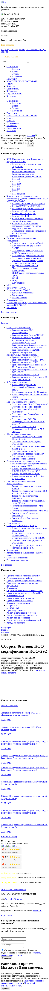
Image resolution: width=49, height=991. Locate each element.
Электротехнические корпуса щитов (23, 461)
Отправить (6, 958)
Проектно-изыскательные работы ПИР (25, 593)
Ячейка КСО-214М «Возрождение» (28, 203)
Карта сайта (6, 915)
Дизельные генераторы (22, 293)
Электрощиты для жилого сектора (28, 255)
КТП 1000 (16, 184)
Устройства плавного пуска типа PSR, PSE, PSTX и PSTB (30, 492)
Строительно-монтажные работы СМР (24, 590)
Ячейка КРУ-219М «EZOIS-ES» (27, 206)
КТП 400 (16, 181)
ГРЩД (15, 280)
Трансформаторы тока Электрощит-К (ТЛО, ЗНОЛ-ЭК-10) (29, 378)
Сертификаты (13, 89)
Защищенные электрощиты (24, 263)
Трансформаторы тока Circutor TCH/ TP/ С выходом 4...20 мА (29, 366)
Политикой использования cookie (18, 984)
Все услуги (6, 627)
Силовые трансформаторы (19, 327)
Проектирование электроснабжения (23, 576)
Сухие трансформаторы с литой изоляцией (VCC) (27, 534)
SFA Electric (12, 307)
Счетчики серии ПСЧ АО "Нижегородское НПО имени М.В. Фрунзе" (28, 421)
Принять (5, 988)
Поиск (30, 146)
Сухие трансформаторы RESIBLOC (28, 538)
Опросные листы (14, 94)
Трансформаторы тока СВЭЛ (25, 374)
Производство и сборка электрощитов (24, 580)
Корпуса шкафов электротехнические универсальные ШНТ (29, 465)
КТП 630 (16, 179)
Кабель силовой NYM (22, 399)
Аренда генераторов (16, 623)
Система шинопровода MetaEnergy (28, 454)
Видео (15, 71)
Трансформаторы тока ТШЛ (25, 362)
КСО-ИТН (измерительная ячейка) (28, 208)
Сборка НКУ (13, 605)
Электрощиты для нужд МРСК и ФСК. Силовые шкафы (27, 251)
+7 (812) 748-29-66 (13, 899)
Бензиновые (17, 295)
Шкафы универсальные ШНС (26, 473)
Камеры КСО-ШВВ (21, 216)
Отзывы (15, 74)
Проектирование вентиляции (20, 598)
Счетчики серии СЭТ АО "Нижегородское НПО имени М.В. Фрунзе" (28, 429)
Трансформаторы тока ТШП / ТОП (28, 360)
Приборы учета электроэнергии (21, 402)
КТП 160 (16, 189)
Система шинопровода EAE (25, 451)
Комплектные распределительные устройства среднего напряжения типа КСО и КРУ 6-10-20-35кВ (27, 198)
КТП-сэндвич (18, 194)
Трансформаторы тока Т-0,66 (25, 357)
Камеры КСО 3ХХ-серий (24, 213)
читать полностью (9, 705)
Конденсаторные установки (25, 265)
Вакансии (16, 69)
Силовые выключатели (17, 558)
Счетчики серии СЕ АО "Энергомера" (30, 404)
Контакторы (12, 550)
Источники (17, 76)
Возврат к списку (9, 836)
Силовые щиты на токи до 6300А (27, 243)
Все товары (6, 565)
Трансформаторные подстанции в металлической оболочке (27, 170)
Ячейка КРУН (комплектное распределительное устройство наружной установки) (26, 226)
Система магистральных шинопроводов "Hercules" (24, 457)
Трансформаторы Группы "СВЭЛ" (28, 335)
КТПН (15, 191)
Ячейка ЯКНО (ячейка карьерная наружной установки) (27, 219)
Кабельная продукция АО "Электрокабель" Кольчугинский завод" (27, 387)
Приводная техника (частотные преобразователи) (21, 482)
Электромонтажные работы (19, 578)
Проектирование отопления (20, 600)
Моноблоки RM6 (14, 236)
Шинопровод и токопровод (19, 434)
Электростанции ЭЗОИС (18, 290)
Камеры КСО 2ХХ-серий (24, 211)
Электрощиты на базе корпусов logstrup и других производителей (27, 259)
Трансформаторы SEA (22, 352)
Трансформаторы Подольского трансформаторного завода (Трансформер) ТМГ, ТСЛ (26, 340)
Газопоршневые (19, 297)
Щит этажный (18, 283)
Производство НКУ (16, 610)
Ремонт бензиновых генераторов (22, 615)
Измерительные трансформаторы (22, 355)
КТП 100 (16, 186)
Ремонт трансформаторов (18, 618)
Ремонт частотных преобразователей (24, 620)
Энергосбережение (15, 595)
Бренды (4, 323)
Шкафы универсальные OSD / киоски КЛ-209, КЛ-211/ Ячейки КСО (29, 469)
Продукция (12, 79)
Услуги (10, 84)
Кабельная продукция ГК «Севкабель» (30, 392)
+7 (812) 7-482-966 (9, 49)
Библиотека (12, 91)
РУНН (15, 278)
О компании (12, 66)
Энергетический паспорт (18, 603)
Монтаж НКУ (13, 608)
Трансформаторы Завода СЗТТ (26, 350)
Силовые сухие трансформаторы (22, 525)
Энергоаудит (12, 588)
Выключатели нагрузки (17, 560)
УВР (9, 285)
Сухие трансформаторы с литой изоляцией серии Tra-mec (27, 546)
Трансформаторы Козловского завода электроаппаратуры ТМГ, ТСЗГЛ (29, 346)
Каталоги (11, 86)
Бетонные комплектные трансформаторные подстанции (27, 175)
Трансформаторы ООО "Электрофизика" (22, 331)
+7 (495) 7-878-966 (27, 49)
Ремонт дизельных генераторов (21, 613)
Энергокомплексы (15, 300)
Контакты (11, 96)
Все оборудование (9, 312)
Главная (31, 135)
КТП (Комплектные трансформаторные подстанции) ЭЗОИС (25, 160)
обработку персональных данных (21, 954)
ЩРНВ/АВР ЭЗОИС (16, 288)
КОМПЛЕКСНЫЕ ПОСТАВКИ (22, 81)
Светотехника (13, 523)
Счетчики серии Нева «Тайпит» (27, 407)
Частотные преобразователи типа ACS (30, 511)
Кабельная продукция (17, 382)
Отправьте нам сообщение (13, 889)
